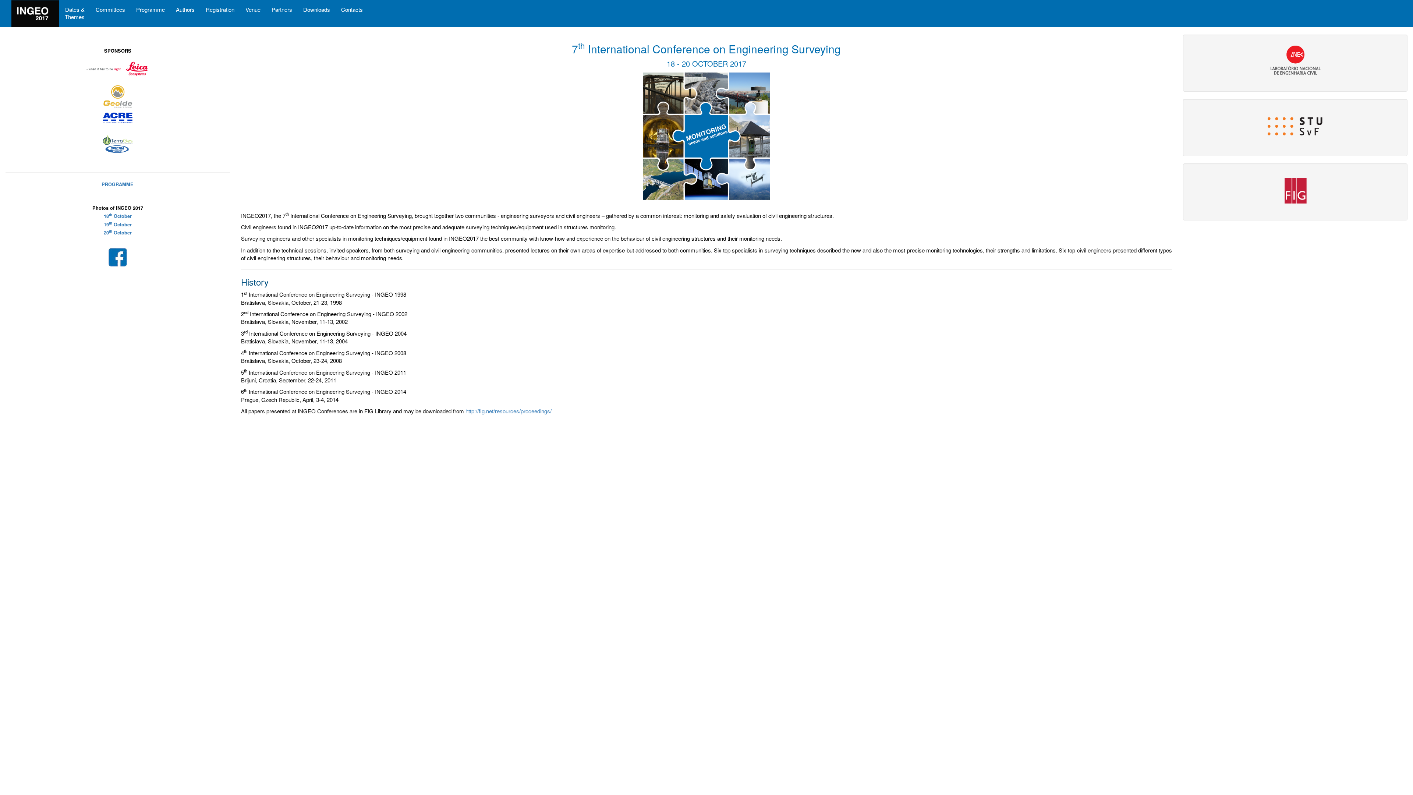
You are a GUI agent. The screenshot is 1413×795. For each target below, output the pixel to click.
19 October (118, 224)
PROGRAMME (118, 184)
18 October (118, 216)
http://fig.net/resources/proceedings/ (508, 411)
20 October (118, 232)
